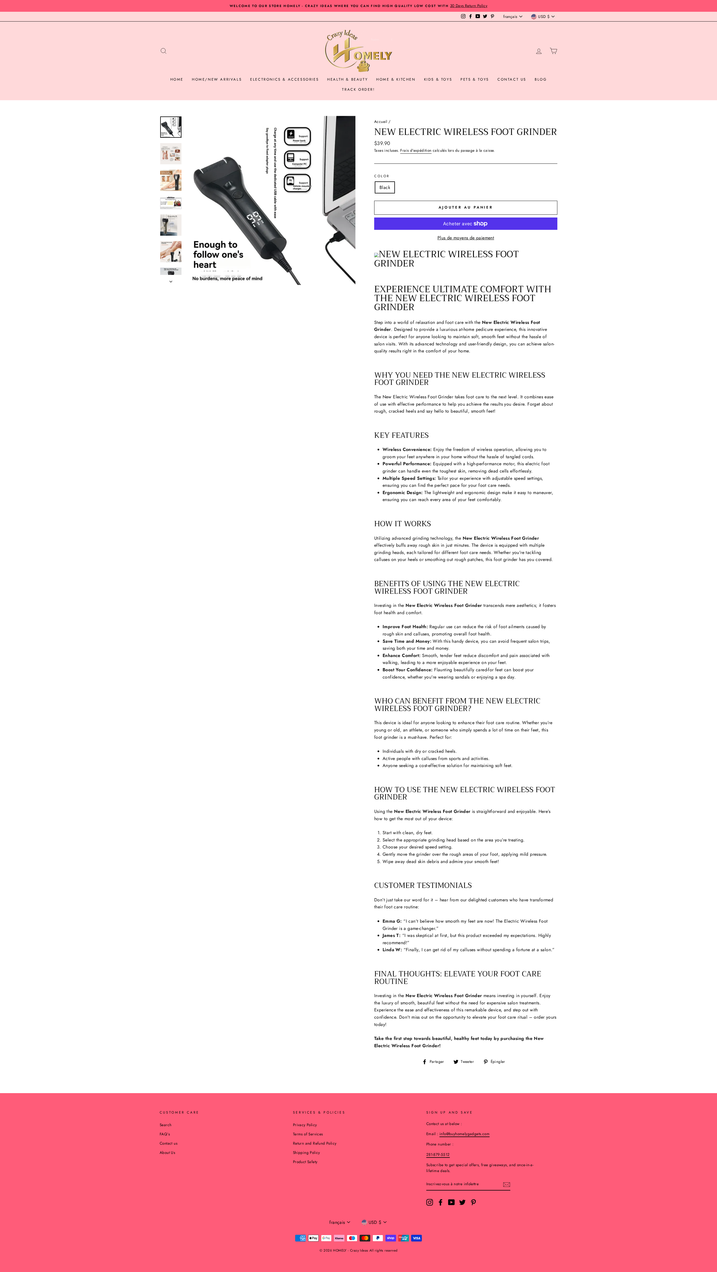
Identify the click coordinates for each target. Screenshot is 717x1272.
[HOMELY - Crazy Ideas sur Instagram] (429, 1202)
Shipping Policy (306, 1152)
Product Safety (305, 1162)
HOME (176, 79)
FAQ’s (165, 1134)
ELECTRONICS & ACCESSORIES (284, 79)
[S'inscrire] (506, 1184)
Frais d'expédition (415, 150)
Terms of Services (308, 1134)
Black (385, 187)
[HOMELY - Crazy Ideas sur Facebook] (440, 1202)
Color (382, 176)
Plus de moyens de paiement (465, 238)
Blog (541, 79)
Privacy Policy (305, 1125)
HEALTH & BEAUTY (347, 79)
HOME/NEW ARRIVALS (217, 79)
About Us (167, 1152)
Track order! (358, 89)
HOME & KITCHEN (395, 79)
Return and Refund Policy (315, 1143)
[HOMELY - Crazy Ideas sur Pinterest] (473, 1202)
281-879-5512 (438, 1154)
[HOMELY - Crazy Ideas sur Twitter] (462, 1202)
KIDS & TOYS (438, 79)
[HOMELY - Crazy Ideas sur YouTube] (451, 1202)
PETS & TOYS (474, 79)
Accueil (380, 121)
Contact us (511, 79)
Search (165, 1125)
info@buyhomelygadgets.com (464, 1134)
